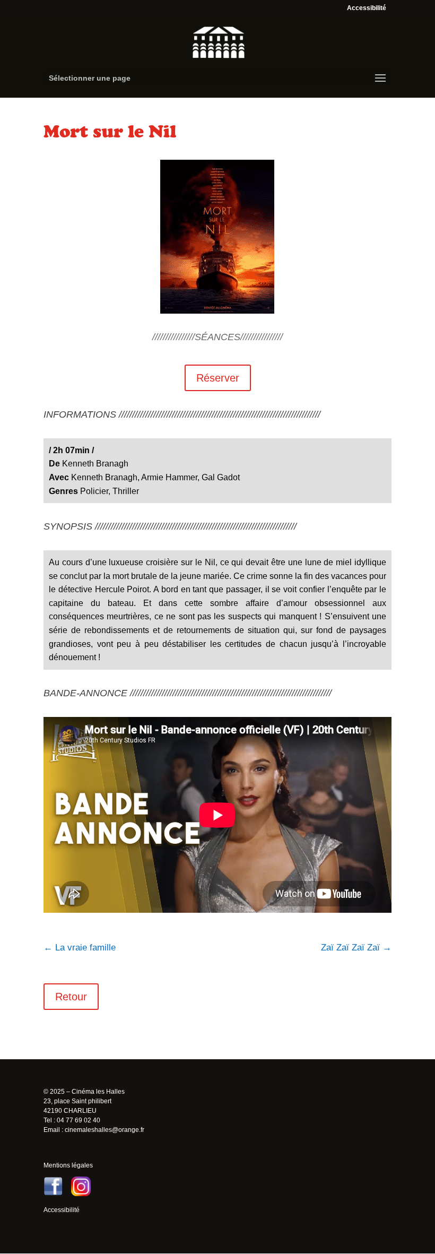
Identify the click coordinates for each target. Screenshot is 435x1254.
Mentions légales (68, 1165)
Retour (71, 996)
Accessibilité (366, 8)
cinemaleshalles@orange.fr (104, 1130)
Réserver (217, 378)
